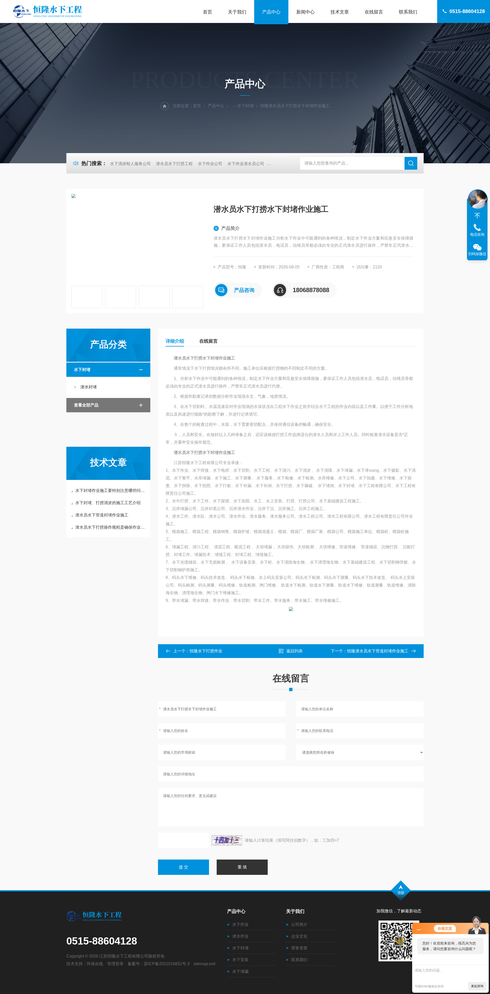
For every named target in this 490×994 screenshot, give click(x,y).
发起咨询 (477, 986)
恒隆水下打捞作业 (206, 651)
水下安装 (240, 960)
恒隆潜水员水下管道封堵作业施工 (377, 651)
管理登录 (115, 964)
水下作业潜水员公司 (245, 163)
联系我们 (408, 12)
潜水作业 (240, 936)
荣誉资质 (299, 948)
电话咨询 (477, 234)
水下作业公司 (210, 163)
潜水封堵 (88, 387)
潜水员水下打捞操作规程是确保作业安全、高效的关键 (110, 527)
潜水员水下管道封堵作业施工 (101, 515)
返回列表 (294, 651)
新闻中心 (305, 12)
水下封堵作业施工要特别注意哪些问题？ (110, 490)
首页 (207, 12)
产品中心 (271, 12)
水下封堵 (245, 106)
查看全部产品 (86, 405)
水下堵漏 (240, 971)
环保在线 (95, 964)
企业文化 (299, 936)
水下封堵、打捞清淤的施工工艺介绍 (108, 503)
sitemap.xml (204, 964)
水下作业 (240, 924)
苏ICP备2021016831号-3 (167, 964)
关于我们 (237, 12)
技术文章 (339, 12)
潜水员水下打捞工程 (174, 163)
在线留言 (374, 12)
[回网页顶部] (477, 216)
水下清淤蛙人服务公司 (130, 163)
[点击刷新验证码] (227, 840)
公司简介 (299, 924)
